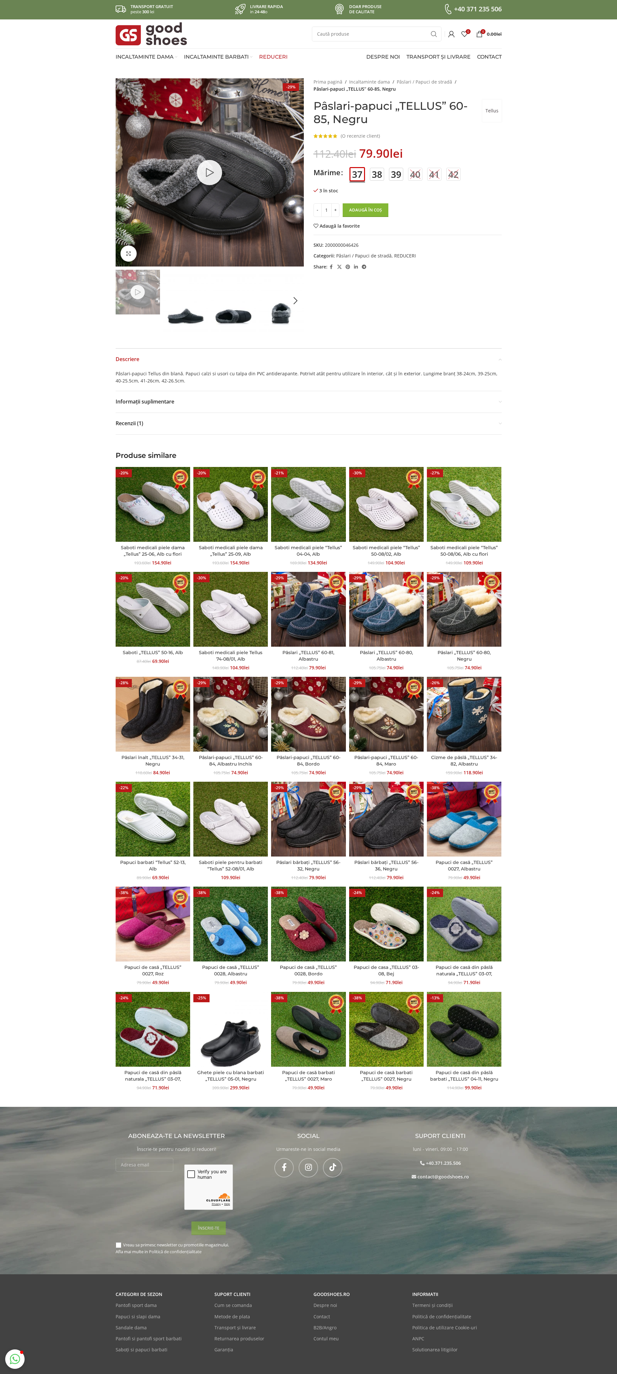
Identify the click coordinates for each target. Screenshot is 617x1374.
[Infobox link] (472, 9)
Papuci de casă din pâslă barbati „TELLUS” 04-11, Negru (464, 1076)
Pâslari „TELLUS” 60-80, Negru (464, 656)
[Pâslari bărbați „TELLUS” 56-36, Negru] (386, 819)
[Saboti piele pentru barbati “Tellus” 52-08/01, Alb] (230, 819)
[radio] (357, 174)
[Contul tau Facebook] (331, 267)
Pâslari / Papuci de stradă (424, 82)
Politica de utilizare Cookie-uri (444, 1327)
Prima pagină (328, 82)
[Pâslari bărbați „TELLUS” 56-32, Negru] (308, 819)
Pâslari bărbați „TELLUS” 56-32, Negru (308, 865)
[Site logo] (151, 33)
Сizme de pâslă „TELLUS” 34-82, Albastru (464, 761)
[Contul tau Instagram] (308, 1167)
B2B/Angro (325, 1327)
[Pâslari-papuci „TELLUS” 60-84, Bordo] (308, 714)
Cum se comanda (233, 1305)
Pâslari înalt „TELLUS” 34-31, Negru (152, 761)
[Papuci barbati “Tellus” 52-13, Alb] (153, 819)
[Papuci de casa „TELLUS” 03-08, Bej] (386, 924)
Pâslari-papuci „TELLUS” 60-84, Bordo (308, 761)
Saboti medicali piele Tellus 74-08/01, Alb (230, 656)
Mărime (327, 172)
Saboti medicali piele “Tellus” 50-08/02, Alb (386, 551)
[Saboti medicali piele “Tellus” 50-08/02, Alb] (386, 504)
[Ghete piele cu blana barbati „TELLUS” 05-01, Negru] (230, 1029)
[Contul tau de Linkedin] (356, 267)
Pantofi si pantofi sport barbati (149, 1338)
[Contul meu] (451, 34)
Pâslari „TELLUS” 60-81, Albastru (308, 656)
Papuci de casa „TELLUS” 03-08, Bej (386, 970)
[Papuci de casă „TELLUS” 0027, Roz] (153, 924)
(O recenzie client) (360, 136)
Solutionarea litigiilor (435, 1349)
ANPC (418, 1338)
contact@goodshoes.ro (443, 1177)
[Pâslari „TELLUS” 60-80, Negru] (464, 609)
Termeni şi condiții (432, 1305)
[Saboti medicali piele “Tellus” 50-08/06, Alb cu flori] (464, 504)
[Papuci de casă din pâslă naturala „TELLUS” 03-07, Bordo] (153, 1029)
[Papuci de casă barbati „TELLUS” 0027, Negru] (386, 1029)
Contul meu (326, 1338)
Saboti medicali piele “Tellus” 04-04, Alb (308, 551)
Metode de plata (232, 1316)
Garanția (223, 1349)
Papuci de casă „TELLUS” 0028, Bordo (308, 970)
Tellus (492, 111)
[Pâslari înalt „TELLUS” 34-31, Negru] (153, 714)
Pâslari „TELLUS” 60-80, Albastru (386, 656)
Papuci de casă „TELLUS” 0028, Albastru (230, 970)
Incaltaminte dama (369, 82)
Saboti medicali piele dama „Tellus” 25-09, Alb (231, 551)
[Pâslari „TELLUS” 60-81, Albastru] (308, 609)
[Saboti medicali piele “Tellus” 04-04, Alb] (308, 504)
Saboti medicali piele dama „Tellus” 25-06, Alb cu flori (153, 551)
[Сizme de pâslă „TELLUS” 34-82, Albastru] (464, 714)
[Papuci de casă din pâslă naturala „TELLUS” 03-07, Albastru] (464, 924)
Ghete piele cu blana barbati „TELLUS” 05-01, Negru (230, 1076)
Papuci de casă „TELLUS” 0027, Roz (152, 970)
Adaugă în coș (365, 210)
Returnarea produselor (239, 1338)
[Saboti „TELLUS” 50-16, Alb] (153, 609)
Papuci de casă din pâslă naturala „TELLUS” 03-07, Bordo (152, 1079)
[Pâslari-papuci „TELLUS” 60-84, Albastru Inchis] (230, 714)
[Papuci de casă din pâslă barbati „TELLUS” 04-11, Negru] (464, 1029)
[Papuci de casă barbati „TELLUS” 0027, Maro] (308, 1029)
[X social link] (339, 267)
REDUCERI (405, 256)
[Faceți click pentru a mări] (128, 253)
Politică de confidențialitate (175, 1252)
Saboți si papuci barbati (141, 1349)
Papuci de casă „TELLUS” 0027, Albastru (464, 865)
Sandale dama (131, 1327)
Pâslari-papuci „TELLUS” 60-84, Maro (386, 761)
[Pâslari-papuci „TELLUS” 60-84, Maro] (386, 714)
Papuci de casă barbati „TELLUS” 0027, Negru (386, 1076)
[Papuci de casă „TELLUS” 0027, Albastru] (464, 819)
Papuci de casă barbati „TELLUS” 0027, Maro (308, 1076)
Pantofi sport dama (136, 1305)
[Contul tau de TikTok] (332, 1167)
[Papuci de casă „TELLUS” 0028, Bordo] (308, 924)
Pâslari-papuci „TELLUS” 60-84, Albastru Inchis (231, 761)
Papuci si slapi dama (138, 1316)
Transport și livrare (235, 1327)
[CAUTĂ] (434, 34)
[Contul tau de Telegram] (364, 267)
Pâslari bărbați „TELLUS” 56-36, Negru (386, 865)
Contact (322, 1316)
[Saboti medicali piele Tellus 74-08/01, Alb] (230, 609)
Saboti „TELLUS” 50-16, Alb (153, 652)
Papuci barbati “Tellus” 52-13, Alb (153, 865)
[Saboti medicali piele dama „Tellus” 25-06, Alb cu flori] (153, 504)
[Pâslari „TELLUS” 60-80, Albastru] (386, 609)
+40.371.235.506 (443, 1163)
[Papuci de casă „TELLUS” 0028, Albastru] (230, 924)
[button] (124, 301)
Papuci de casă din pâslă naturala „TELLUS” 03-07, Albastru (464, 973)
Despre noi (325, 1305)
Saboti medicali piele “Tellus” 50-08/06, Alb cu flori (464, 551)
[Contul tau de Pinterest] (348, 267)
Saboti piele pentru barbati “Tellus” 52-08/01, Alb (230, 865)
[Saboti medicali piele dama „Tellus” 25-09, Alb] (230, 504)
